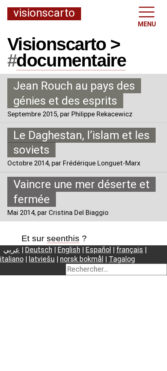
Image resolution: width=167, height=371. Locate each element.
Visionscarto (44, 13)
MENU (147, 24)
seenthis (63, 238)
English (69, 250)
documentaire (71, 60)
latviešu (42, 259)
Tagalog (122, 259)
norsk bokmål (81, 259)
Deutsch (38, 250)
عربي (11, 250)
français (129, 250)
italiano (12, 259)
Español (98, 250)
